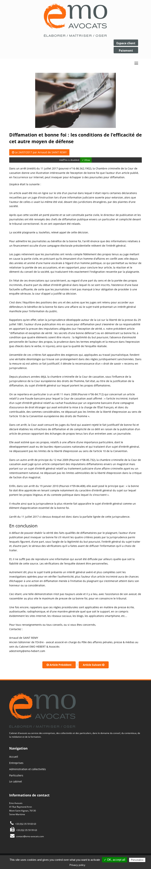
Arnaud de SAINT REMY (52, 152)
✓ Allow (86, 160)
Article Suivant (92, 664)
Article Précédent (60, 664)
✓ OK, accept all (114, 859)
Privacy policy (77, 864)
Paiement (126, 51)
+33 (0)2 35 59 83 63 (25, 823)
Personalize (137, 860)
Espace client (125, 43)
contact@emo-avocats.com (29, 836)
